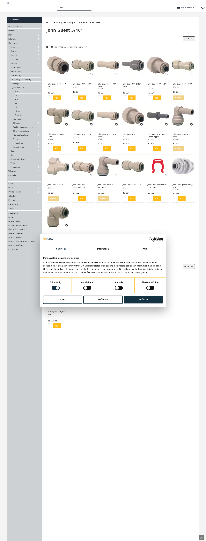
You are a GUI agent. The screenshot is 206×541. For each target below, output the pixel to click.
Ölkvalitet (12, 196)
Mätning (14, 63)
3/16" (17, 91)
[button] (187, 7)
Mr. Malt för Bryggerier (17, 225)
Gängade (16, 123)
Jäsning (13, 51)
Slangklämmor (18, 147)
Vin (9, 179)
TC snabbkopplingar (21, 135)
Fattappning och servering (21, 79)
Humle (11, 30)
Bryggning (14, 47)
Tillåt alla (143, 299)
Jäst (9, 35)
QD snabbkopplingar (21, 131)
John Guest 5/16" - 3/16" (182, 84)
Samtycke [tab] (61, 249)
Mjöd (10, 187)
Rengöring (15, 59)
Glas (12, 155)
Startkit (11, 208)
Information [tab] (103, 249)
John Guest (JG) (18, 87)
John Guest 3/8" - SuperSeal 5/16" (79, 186)
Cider (10, 183)
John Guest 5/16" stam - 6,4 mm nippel (157, 135)
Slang (13, 151)
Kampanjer (13, 213)
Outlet (11, 217)
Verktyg (13, 163)
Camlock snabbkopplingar (23, 127)
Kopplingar (15, 83)
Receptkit (12, 175)
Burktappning (16, 75)
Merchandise (14, 200)
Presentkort (13, 204)
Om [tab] (145, 249)
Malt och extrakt (15, 26)
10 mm (17, 111)
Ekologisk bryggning (16, 229)
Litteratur (12, 39)
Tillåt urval (103, 299)
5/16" (17, 99)
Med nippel (17, 119)
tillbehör (18, 115)
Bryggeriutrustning (18, 159)
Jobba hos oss (14, 249)
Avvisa (63, 299)
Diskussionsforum (16, 245)
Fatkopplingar (18, 143)
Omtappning (16, 67)
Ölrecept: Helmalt (15, 233)
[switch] (87, 288)
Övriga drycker (14, 192)
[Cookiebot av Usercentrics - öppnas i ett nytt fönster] (150, 239)
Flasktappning (16, 71)
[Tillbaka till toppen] (201, 538)
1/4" (16, 95)
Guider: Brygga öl (15, 237)
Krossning (14, 55)
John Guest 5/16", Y (55, 185)
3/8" (16, 103)
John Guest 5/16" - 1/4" (132, 185)
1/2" (16, 107)
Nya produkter (14, 221)
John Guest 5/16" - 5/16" (82, 134)
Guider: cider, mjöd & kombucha (21, 241)
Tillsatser (12, 171)
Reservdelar (15, 167)
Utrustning (12, 43)
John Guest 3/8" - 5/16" (82, 84)
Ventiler (16, 139)
